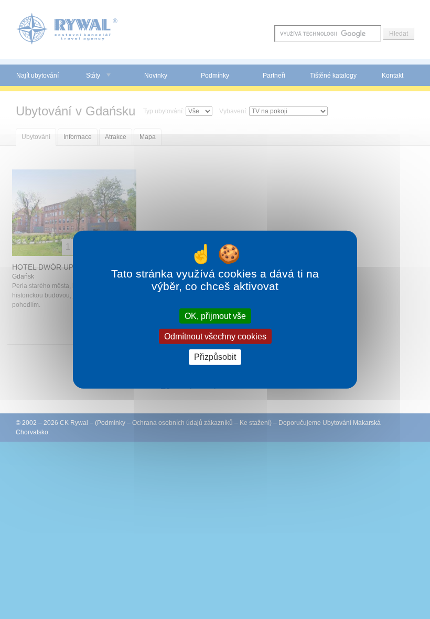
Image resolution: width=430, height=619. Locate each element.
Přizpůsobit (215, 357)
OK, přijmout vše (215, 316)
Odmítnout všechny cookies (215, 336)
